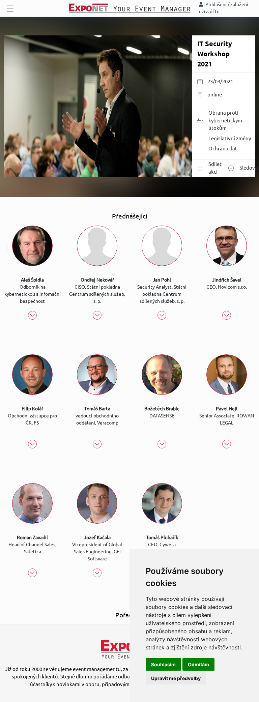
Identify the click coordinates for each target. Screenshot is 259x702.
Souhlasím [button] (163, 664)
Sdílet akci (215, 168)
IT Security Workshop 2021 (214, 54)
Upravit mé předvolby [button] (176, 678)
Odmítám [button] (198, 664)
